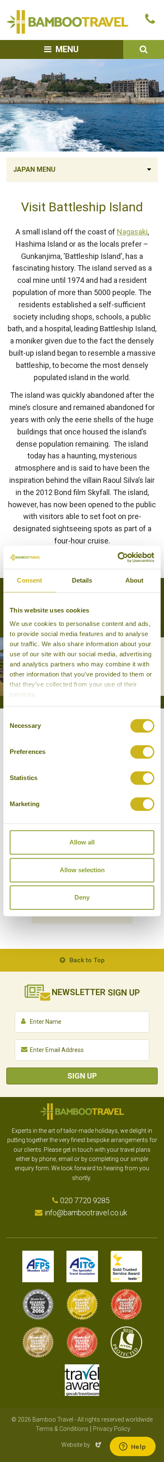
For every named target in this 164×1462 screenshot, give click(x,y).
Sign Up (82, 1075)
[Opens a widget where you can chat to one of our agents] (132, 1447)
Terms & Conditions (62, 1428)
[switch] (142, 752)
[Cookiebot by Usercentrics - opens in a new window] (118, 557)
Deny (82, 897)
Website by (82, 1444)
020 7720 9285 (85, 1200)
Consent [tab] (29, 580)
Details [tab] (82, 580)
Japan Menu (34, 169)
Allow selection (82, 869)
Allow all (82, 842)
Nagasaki (132, 231)
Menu (67, 49)
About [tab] (134, 580)
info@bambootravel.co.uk (86, 1212)
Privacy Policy (111, 1428)
